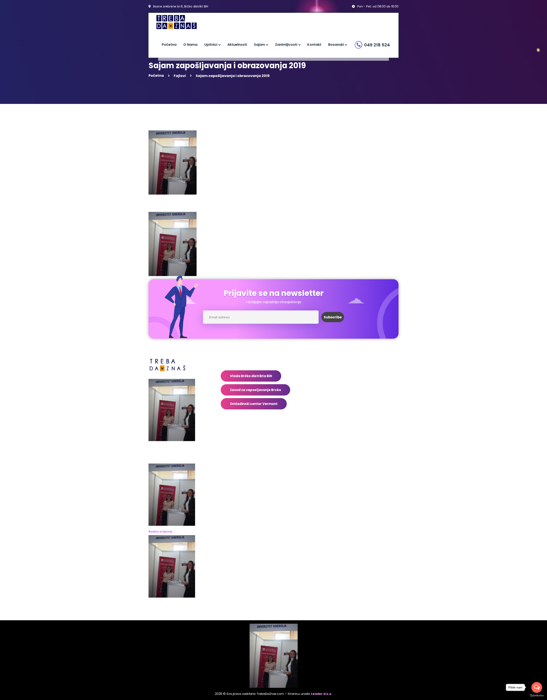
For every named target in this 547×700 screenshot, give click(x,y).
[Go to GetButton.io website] (537, 695)
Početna (156, 75)
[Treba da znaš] (181, 22)
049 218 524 (377, 45)
